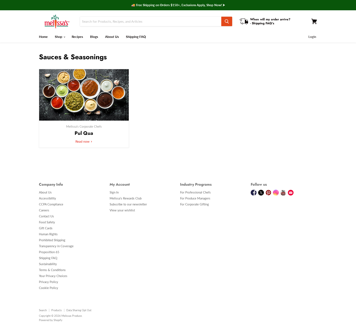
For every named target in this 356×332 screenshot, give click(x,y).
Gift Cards (46, 228)
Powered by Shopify (50, 320)
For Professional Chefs (195, 192)
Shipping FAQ (136, 36)
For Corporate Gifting (194, 204)
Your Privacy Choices (53, 276)
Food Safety (47, 222)
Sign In (114, 192)
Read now (82, 141)
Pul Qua (84, 133)
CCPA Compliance (51, 204)
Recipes (77, 36)
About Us (112, 36)
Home (43, 36)
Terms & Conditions (52, 270)
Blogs (94, 36)
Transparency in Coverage (56, 246)
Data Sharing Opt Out (78, 310)
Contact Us (46, 216)
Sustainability (48, 264)
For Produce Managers (195, 198)
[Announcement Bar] (178, 5)
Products (56, 310)
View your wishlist (122, 210)
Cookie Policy (48, 288)
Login (312, 36)
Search (43, 310)
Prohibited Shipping (52, 240)
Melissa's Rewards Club (126, 198)
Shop (59, 36)
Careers (44, 210)
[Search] (226, 21)
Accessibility (47, 198)
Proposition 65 (49, 252)
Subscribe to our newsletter (128, 204)
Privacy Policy (48, 282)
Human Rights (48, 234)
